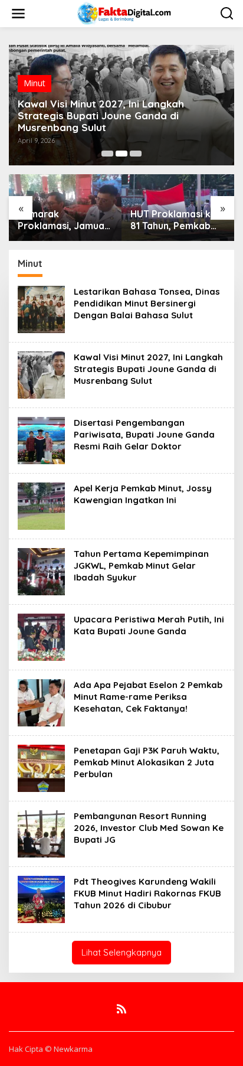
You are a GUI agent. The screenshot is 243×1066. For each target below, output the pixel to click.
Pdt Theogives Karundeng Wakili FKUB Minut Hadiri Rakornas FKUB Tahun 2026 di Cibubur (147, 893)
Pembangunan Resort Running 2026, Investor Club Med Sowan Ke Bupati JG (149, 827)
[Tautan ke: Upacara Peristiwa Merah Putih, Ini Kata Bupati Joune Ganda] (41, 636)
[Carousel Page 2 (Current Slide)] (121, 154)
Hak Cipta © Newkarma (51, 1049)
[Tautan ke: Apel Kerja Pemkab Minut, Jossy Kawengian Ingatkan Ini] (41, 505)
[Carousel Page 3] (136, 154)
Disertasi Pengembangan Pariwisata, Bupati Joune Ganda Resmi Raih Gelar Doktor (144, 434)
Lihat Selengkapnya (121, 952)
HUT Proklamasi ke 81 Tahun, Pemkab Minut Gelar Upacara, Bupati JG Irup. (174, 220)
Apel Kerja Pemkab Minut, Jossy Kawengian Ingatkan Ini (143, 494)
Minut (34, 83)
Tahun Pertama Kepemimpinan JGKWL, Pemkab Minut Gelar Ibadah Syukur (141, 565)
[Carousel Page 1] (107, 154)
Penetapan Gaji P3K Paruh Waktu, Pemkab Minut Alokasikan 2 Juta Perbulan (146, 762)
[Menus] (18, 13)
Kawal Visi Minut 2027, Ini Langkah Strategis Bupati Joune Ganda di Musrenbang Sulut (101, 115)
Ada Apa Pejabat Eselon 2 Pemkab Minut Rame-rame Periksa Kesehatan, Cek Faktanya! (148, 696)
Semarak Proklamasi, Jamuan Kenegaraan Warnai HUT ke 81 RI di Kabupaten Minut (64, 220)
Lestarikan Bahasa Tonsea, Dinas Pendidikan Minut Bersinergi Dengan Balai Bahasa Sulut (147, 303)
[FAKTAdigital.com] (124, 12)
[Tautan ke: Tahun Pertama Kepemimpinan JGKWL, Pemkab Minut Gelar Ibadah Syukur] (41, 570)
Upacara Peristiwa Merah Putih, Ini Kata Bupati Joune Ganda (149, 625)
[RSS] (121, 1008)
